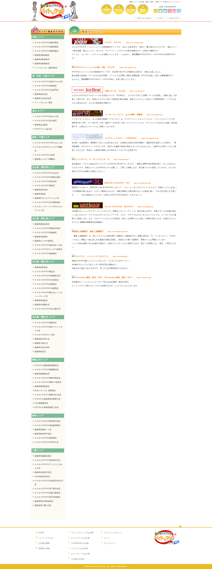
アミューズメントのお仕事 (82, 533)
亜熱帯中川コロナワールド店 (47, 198)
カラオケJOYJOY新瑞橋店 (46, 232)
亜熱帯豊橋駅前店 (42, 374)
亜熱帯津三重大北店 (43, 505)
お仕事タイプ (131, 9)
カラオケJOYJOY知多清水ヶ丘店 (48, 245)
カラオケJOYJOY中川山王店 (47, 173)
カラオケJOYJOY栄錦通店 (46, 86)
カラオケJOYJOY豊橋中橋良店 (47, 378)
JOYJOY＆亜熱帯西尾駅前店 (47, 365)
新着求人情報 (143, 9)
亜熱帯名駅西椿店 (42, 63)
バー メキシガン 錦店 (43, 102)
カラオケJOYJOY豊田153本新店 (48, 382)
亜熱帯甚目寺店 (41, 190)
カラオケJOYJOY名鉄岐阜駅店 (47, 425)
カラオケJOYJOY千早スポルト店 (48, 143)
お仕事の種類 (44, 543)
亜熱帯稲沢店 (40, 351)
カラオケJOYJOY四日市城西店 (47, 497)
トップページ (107, 9)
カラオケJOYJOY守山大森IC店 (47, 309)
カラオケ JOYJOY (112, 42)
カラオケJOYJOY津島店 (45, 185)
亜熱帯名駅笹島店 (42, 59)
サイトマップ (109, 543)
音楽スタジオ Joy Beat (115, 91)
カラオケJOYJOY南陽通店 (46, 253)
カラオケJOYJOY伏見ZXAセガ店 (48, 82)
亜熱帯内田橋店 (41, 237)
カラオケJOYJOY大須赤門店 (47, 90)
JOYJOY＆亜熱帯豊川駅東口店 (47, 399)
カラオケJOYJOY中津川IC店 (47, 442)
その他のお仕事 (77, 559)
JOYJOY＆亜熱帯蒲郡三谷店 (47, 407)
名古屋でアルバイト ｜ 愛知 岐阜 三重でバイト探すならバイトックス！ (55, 10)
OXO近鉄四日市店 (42, 476)
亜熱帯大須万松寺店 (43, 98)
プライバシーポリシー (113, 533)
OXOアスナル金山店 (43, 129)
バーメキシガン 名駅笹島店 (46, 68)
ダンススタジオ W (101, 159)
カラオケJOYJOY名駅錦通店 (47, 47)
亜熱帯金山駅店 (41, 125)
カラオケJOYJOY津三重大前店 (47, 489)
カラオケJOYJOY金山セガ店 (47, 116)
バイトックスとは (119, 9)
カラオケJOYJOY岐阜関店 (46, 438)
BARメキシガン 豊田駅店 (45, 390)
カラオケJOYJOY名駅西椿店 (47, 51)
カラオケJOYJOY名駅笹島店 (47, 42)
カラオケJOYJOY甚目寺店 (46, 181)
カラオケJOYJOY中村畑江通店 (47, 177)
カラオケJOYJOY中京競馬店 (47, 288)
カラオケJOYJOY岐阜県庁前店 (47, 421)
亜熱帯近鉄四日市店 (43, 472)
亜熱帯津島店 (40, 194)
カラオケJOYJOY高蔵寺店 (46, 323)
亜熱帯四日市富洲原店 (44, 501)
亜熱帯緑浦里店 (41, 300)
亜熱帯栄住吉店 (41, 94)
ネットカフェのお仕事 (80, 538)
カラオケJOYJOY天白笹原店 (47, 280)
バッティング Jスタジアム (97, 256)
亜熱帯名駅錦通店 (42, 55)
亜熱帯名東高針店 (42, 305)
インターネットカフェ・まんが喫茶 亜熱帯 (123, 114)
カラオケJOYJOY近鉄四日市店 (47, 460)
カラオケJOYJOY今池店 (45, 155)
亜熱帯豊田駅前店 (42, 386)
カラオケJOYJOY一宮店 (45, 335)
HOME (41, 533)
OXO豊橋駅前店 (41, 403)
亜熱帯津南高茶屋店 (43, 456)
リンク (106, 538)
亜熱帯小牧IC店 (41, 343)
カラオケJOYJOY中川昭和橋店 (47, 202)
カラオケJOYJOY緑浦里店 (46, 284)
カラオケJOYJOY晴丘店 (45, 271)
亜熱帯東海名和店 (42, 224)
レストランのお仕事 (79, 548)
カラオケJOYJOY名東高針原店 (47, 276)
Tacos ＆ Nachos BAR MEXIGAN (118, 206)
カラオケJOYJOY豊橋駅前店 (47, 370)
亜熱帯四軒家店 (41, 267)
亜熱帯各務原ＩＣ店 (43, 429)
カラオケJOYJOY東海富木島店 (47, 228)
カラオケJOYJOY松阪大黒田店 (47, 493)
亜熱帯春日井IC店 (42, 339)
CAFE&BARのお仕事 (80, 543)
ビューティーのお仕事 (80, 554)
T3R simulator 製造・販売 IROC (118, 277)
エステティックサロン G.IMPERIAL (120, 138)
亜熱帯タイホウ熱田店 (44, 241)
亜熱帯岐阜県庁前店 (43, 434)
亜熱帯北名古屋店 (42, 347)
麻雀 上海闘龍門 (96, 231)
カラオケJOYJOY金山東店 (46, 121)
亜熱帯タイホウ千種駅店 (45, 159)
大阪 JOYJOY (108, 67)
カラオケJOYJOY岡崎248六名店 (48, 395)
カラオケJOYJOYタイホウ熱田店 (48, 249)
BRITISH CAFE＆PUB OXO (117, 183)
